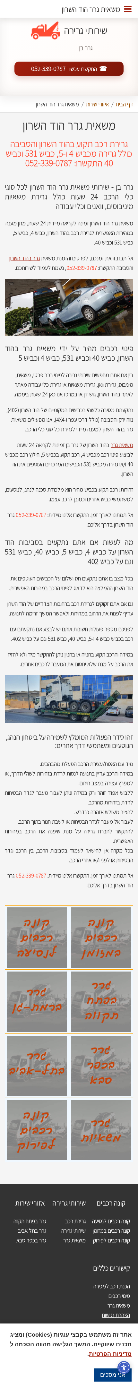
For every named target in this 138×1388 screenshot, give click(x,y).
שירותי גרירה (73, 1230)
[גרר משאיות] (101, 1102)
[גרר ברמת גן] (37, 974)
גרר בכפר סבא (31, 1240)
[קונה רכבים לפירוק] (37, 1102)
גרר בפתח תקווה (29, 1221)
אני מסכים (112, 1375)
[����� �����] (127, 9)
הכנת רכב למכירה (111, 1286)
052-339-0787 (48, 68)
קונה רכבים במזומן (111, 1230)
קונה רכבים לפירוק (111, 1240)
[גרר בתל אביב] (37, 1038)
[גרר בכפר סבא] (101, 1038)
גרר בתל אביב (32, 1230)
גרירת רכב (75, 1221)
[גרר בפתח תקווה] (101, 974)
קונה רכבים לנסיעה (111, 1221)
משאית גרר (122, 445)
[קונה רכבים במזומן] (101, 910)
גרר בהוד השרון (24, 258)
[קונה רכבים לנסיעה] (37, 910)
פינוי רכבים (119, 1295)
